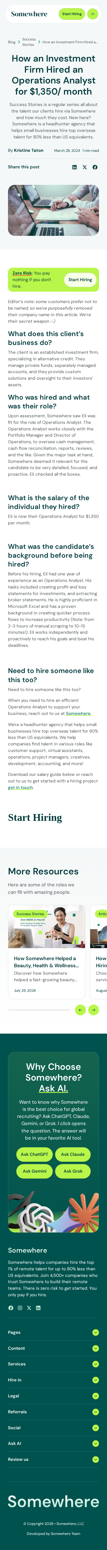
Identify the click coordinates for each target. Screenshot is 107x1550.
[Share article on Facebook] (95, 167)
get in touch (20, 787)
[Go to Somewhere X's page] (29, 1308)
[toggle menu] (92, 14)
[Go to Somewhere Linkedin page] (38, 1308)
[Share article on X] (85, 167)
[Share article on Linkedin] (74, 167)
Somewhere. (78, 713)
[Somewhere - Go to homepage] (29, 14)
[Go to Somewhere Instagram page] (20, 1308)
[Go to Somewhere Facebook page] (11, 1308)
